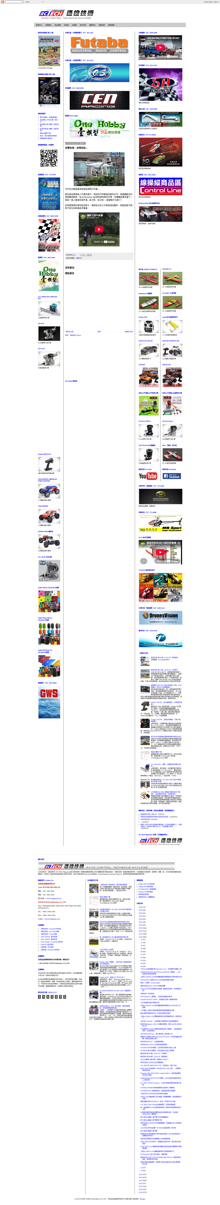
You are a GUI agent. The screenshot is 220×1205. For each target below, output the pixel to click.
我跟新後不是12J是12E (149, 814)
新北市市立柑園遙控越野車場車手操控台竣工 (166, 737)
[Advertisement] (99, 358)
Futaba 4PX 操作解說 (146, 887)
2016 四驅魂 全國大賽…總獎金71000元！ (154, 1059)
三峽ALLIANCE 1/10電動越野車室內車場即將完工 (157, 1151)
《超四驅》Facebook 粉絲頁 (49, 950)
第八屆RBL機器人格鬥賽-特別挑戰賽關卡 (154, 1117)
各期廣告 (48, 25)
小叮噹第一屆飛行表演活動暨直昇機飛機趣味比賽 (157, 1010)
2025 (141, 910)
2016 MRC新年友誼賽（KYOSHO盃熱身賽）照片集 (158, 1128)
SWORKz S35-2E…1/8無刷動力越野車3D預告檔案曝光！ (160, 1021)
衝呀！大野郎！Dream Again (150, 983)
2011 (141, 1186)
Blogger (142, 1199)
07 (142, 954)
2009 (141, 1192)
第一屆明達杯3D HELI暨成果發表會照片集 (114, 937)
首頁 (99, 332)
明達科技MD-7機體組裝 (147, 897)
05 (142, 960)
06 (142, 957)
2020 (141, 925)
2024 (141, 913)
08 (142, 951)
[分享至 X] (86, 255)
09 (142, 948)
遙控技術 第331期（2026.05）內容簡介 (164, 670)
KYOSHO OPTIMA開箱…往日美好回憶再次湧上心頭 (158, 1048)
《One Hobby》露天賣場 (48, 937)
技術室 (66, 25)
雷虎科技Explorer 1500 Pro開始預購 (152, 986)
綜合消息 (83, 25)
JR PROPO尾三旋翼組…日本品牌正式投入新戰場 (157, 1051)
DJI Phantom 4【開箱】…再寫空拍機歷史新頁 (156, 997)
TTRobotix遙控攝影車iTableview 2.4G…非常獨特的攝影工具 (161, 969)
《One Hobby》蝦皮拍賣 (48, 939)
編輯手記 (92, 25)
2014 (141, 1177)
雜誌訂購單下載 (45, 133)
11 (142, 943)
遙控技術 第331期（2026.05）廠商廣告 (164, 658)
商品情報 (58, 25)
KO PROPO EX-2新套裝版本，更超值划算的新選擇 (157, 1091)
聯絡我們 (102, 25)
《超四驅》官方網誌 (47, 947)
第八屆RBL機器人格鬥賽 (148, 1131)
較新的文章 (69, 332)
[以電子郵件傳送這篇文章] (81, 255)
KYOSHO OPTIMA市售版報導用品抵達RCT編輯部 (157, 1088)
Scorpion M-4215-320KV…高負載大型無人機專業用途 (158, 999)
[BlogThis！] (83, 255)
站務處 (74, 25)
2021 (141, 922)
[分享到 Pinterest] (91, 255)
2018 (141, 931)
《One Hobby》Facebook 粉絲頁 (51, 942)
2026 (141, 907)
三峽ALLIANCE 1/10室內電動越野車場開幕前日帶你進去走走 (161, 977)
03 (142, 966)
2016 (141, 937)
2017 (141, 934)
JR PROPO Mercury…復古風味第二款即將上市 (156, 1034)
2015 (141, 1174)
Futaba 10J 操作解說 (146, 892)
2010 (141, 1189)
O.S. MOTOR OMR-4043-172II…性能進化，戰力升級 (158, 1065)
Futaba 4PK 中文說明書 (147, 884)
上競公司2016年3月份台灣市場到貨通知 (154, 1094)
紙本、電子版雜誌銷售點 (48, 136)
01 (142, 1171)
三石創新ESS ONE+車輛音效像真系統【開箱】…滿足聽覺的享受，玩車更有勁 (165, 793)
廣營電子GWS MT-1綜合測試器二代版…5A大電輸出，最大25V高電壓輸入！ (166, 686)
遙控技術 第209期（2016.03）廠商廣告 (154, 1057)
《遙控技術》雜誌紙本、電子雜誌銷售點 (113, 885)
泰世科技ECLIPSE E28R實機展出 (151, 1062)
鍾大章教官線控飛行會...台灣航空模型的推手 (155, 1013)
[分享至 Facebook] (88, 255)
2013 (141, 1180)
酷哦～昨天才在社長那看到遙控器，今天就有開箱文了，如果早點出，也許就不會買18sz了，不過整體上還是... (161, 825)
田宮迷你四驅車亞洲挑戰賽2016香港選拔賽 (155, 1139)
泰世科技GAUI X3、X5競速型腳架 (152, 1042)
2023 (141, 916)
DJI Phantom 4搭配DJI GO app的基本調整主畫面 (157, 980)
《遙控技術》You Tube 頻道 (49, 931)
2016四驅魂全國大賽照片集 (149, 1003)
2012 (141, 1183)
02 (142, 1168)
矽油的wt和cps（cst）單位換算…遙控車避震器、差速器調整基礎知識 (115, 1007)
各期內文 (39, 25)
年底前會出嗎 (145, 819)
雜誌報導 (111, 25)
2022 (141, 919)
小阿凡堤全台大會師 (106, 950)
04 (142, 963)
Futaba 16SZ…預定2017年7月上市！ (112, 977)
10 (142, 945)
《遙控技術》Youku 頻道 (48, 934)
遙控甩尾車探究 (144, 894)
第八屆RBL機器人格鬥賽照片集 (151, 1120)
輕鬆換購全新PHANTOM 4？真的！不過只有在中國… (158, 1101)
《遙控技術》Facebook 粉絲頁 (50, 929)
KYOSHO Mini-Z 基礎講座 (147, 889)
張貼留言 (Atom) (75, 335)
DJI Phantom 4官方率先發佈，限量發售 (153, 1154)
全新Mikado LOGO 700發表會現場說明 (153, 1045)
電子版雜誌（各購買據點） (49, 117)
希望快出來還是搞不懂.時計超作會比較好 (154, 817)
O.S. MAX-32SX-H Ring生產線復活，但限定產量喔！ (158, 1104)
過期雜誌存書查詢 (46, 138)
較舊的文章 (129, 332)
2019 (141, 928)
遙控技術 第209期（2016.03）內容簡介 (154, 1053)
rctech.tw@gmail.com (53, 898)
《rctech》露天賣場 (46, 944)
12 (142, 939)
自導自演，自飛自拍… (148, 994)
